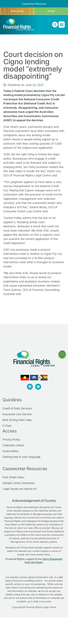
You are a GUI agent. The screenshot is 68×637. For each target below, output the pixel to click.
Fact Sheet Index (13, 477)
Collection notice (13, 445)
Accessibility (10, 451)
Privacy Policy (11, 439)
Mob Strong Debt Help (17, 420)
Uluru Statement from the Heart (44, 560)
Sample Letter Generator (18, 483)
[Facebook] (38, 387)
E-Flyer (7, 425)
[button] (62, 24)
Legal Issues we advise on (19, 488)
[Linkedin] (30, 387)
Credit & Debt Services (17, 408)
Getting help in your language (21, 456)
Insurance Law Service (17, 414)
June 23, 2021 (34, 85)
